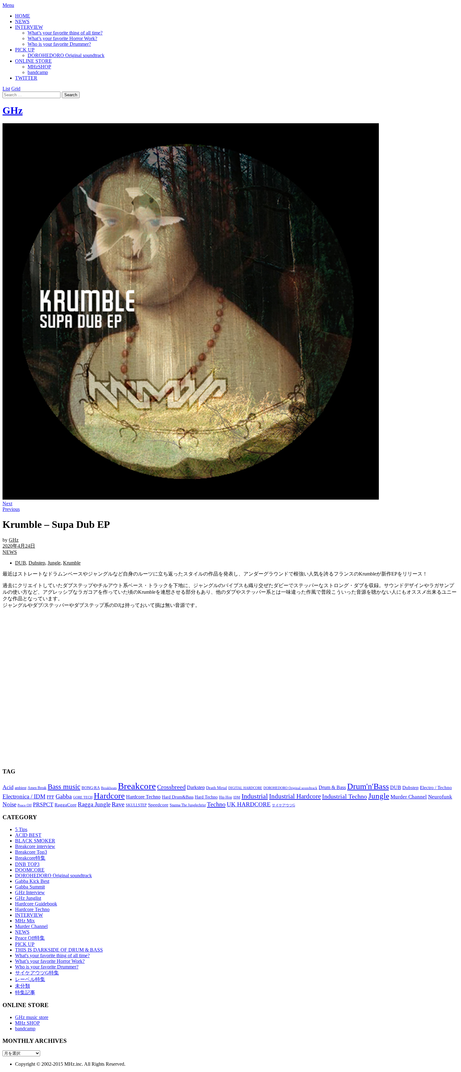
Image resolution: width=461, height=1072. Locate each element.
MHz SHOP (27, 1023)
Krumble (72, 562)
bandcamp (38, 72)
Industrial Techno (344, 796)
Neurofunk (440, 797)
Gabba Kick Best (32, 881)
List (6, 88)
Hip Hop (225, 797)
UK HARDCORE (249, 804)
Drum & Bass (332, 787)
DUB (20, 562)
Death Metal (216, 788)
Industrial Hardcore (295, 796)
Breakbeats (109, 788)
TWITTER (26, 78)
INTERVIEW (29, 27)
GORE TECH (83, 797)
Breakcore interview (35, 846)
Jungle (54, 562)
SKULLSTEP (136, 805)
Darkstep (196, 787)
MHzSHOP (39, 66)
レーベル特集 (30, 979)
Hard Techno (206, 796)
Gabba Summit (30, 886)
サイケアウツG (283, 805)
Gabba (64, 796)
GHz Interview (30, 892)
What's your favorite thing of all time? (52, 955)
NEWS (22, 21)
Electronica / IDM (24, 796)
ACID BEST (28, 835)
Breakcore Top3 (31, 852)
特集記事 (25, 992)
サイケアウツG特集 (37, 972)
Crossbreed (171, 786)
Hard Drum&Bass (177, 797)
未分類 (22, 986)
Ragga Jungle (94, 804)
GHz (13, 110)
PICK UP (24, 49)
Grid (15, 88)
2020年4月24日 (19, 546)
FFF (50, 796)
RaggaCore (66, 804)
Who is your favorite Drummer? (59, 44)
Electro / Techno (436, 787)
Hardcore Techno (143, 796)
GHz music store (31, 1017)
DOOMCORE (30, 870)
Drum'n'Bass (368, 786)
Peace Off (25, 805)
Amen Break (37, 788)
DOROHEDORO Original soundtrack (66, 55)
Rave (118, 804)
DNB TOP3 (27, 864)
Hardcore (109, 795)
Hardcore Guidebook (36, 903)
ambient (20, 788)
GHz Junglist (28, 898)
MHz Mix (25, 920)
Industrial (254, 796)
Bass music (64, 787)
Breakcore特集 (30, 858)
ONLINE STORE (33, 61)
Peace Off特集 (30, 938)
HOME (22, 16)
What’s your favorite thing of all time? (65, 32)
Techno (216, 804)
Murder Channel (408, 797)
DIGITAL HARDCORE (245, 788)
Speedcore (158, 804)
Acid (8, 787)
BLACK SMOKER (35, 840)
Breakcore (137, 786)
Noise (9, 804)
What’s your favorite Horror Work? (62, 38)
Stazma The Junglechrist (188, 805)
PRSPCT (43, 804)
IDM (236, 797)
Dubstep (37, 562)
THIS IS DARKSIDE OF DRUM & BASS (59, 950)
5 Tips (21, 829)
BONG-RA (91, 787)
